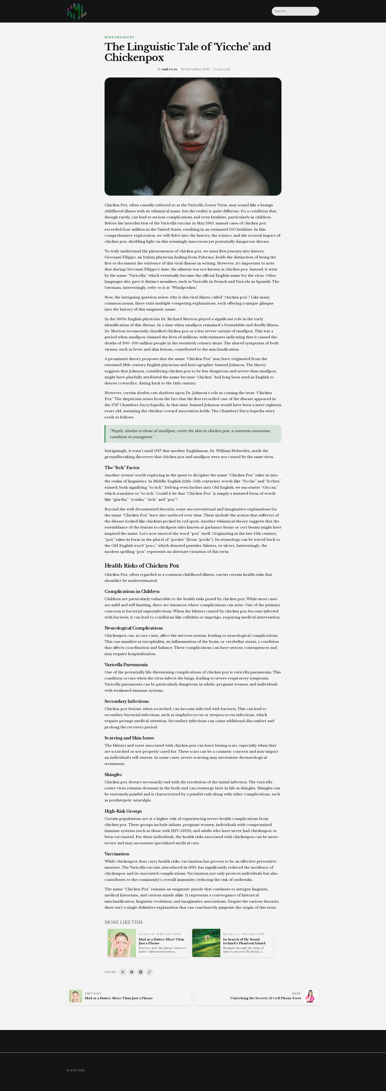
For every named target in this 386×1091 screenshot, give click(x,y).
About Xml (242, 11)
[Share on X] (122, 972)
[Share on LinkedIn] (140, 972)
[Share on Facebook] (131, 972)
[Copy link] (149, 972)
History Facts (119, 37)
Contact (261, 11)
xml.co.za (169, 69)
